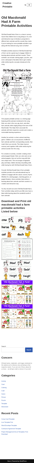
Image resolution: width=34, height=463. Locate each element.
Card (2, 384)
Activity (3, 381)
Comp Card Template (8, 419)
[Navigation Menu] (29, 4)
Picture (3, 397)
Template (4, 403)
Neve (9, 461)
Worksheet (4, 407)
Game (3, 394)
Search (3, 346)
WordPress (23, 461)
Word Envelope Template (9, 425)
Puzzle (3, 400)
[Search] (25, 5)
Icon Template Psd (7, 422)
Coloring (4, 387)
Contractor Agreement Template (11, 428)
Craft (2, 391)
